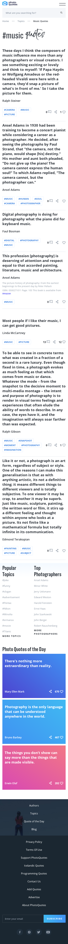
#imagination (12, 449)
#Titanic (6, 631)
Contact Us (34, 881)
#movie (6, 625)
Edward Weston (42, 597)
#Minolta (7, 614)
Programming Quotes (34, 873)
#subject (26, 553)
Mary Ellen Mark (14, 691)
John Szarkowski (43, 614)
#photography (29, 240)
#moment (10, 445)
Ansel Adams (11, 190)
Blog (34, 829)
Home (5, 21)
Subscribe (54, 918)
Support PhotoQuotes (34, 857)
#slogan (6, 591)
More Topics (11, 636)
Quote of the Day (34, 821)
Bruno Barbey (13, 737)
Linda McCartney (13, 333)
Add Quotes (34, 889)
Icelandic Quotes (34, 865)
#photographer (30, 203)
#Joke (5, 580)
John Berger (40, 620)
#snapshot (25, 440)
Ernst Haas (40, 608)
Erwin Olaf (11, 783)
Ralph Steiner (11, 101)
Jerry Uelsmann (42, 591)
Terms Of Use (34, 850)
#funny (6, 585)
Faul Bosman (11, 231)
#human (24, 198)
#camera (9, 109)
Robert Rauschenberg (45, 625)
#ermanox (8, 620)
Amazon (6, 293)
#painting (10, 548)
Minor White (41, 585)
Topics (21, 21)
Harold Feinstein (43, 602)
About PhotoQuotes (34, 905)
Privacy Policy (34, 842)
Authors (34, 805)
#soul (38, 198)
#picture (9, 114)
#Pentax (6, 602)
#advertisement (11, 597)
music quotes (40, 21)
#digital (9, 240)
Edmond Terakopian (16, 539)
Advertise (34, 897)
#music (25, 109)
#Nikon (6, 608)
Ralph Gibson (11, 431)
